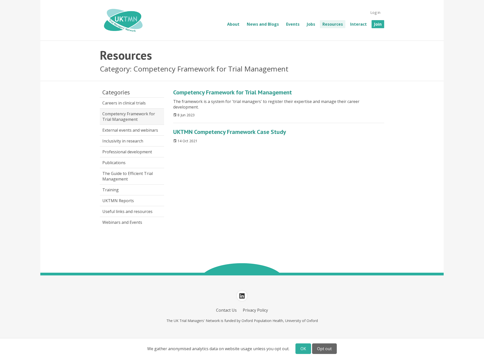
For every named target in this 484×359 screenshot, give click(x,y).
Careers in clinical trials (124, 103)
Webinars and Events (122, 222)
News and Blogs (263, 24)
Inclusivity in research (122, 141)
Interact (358, 24)
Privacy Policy (255, 310)
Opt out (324, 348)
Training (110, 190)
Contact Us (226, 310)
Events (292, 24)
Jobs (311, 24)
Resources (332, 24)
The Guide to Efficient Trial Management (127, 176)
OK (303, 348)
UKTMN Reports (118, 200)
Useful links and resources (127, 211)
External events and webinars (130, 130)
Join (378, 24)
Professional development (127, 152)
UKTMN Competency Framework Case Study (229, 132)
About (233, 24)
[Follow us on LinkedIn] (242, 296)
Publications (114, 162)
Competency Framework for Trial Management (128, 116)
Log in (375, 12)
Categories (116, 92)
